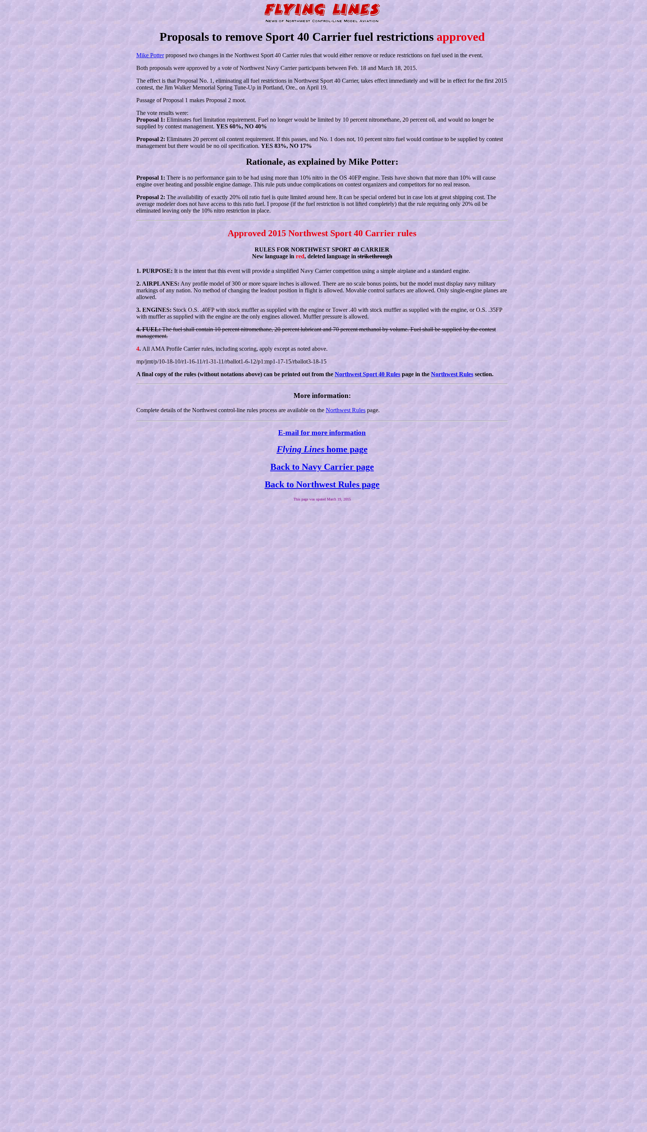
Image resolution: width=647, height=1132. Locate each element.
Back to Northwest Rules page (322, 484)
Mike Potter (150, 55)
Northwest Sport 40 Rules (367, 374)
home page (322, 449)
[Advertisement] (322, 524)
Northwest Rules (452, 374)
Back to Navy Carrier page (322, 467)
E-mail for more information (322, 432)
